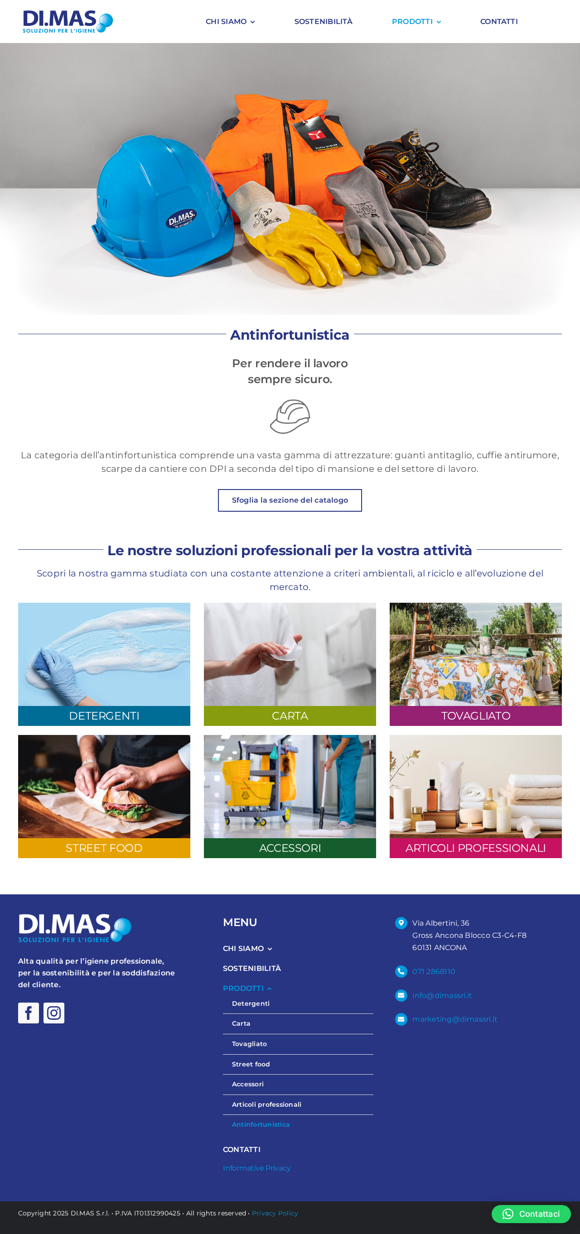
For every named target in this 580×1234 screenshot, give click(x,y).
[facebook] (28, 1013)
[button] (531, 1214)
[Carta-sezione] (290, 606)
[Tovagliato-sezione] (476, 606)
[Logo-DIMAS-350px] (68, 12)
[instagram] (54, 1013)
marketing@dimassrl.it (455, 1019)
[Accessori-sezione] (290, 738)
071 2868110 (433, 971)
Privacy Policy (275, 1213)
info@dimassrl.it (442, 995)
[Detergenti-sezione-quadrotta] (104, 606)
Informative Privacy (256, 1168)
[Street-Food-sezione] (104, 738)
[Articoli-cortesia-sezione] (476, 738)
